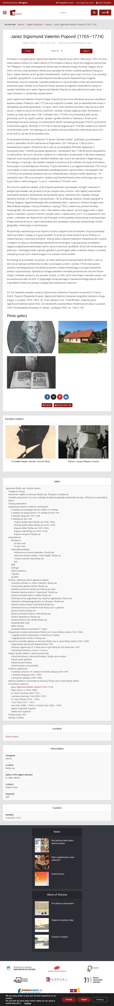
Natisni (47, 405)
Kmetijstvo (16, 540)
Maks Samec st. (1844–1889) (24, 690)
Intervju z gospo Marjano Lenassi (30, 461)
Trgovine (15, 574)
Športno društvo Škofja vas (23, 610)
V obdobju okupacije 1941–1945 (25, 515)
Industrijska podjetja (20, 549)
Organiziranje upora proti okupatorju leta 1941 (32, 644)
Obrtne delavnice (18, 570)
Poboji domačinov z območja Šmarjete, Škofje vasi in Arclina (38, 656)
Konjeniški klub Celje (20, 622)
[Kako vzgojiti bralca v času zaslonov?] (42, 862)
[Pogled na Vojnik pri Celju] (42, 925)
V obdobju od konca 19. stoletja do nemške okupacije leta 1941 (39, 671)
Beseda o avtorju (16, 717)
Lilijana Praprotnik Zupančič (23, 708)
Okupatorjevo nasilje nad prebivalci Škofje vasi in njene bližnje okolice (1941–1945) (45, 632)
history (9, 758)
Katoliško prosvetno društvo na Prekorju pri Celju (33, 589)
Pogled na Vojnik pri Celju (62, 920)
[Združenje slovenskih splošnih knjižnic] (57, 980)
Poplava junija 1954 (17, 714)
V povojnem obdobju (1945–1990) (26, 677)
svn (77, 2)
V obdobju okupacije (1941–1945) (26, 674)
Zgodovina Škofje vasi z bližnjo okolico (23, 488)
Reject (84, 999)
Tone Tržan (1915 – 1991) (22, 702)
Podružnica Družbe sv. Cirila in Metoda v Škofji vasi (34, 583)
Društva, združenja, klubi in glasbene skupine (28, 580)
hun (91, 2)
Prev (29, 51)
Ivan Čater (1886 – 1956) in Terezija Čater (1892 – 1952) (36, 705)
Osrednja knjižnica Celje (80, 43)
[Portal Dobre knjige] (30, 991)
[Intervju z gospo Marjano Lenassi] (31, 441)
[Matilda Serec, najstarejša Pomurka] (83, 441)
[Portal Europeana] (93, 968)
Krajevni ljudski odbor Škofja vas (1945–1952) (34, 522)
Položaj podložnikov (17, 503)
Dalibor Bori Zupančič (21, 711)
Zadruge (15, 567)
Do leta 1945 (20, 543)
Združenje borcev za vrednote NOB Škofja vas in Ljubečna (37, 607)
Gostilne (14, 577)
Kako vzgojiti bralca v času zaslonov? (63, 858)
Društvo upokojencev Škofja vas (25, 616)
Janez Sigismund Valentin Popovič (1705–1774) (32, 687)
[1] (49, 62)
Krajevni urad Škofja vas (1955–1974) (30, 531)
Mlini (13, 564)
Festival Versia (58, 874)
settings (27, 1003)
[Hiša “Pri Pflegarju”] (82, 337)
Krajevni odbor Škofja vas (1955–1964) (31, 528)
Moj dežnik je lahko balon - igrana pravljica (63, 841)
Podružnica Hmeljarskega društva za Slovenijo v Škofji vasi (37, 601)
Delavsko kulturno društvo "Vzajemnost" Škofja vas (34, 592)
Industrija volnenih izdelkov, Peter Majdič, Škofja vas (37, 555)
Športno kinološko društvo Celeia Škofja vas (31, 613)
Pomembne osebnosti (18, 684)
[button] (101, 447)
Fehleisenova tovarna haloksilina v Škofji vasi (34, 552)
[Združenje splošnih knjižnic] (75, 991)
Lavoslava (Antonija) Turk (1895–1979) (28, 696)
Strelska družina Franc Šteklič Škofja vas (29, 619)
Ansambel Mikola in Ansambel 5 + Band (29, 629)
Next (85, 51)
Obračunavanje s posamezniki (24, 665)
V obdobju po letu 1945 (21, 519)
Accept (69, 999)
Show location (12, 736)
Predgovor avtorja (16, 491)
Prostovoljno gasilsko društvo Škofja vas (29, 586)
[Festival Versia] (42, 879)
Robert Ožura (12, 787)
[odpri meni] (5, 12)
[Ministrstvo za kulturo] (21, 969)
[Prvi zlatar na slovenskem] (42, 908)
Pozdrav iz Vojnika (60, 937)
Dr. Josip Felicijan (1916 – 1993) (25, 699)
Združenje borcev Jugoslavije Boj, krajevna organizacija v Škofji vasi (41, 598)
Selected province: (15, 2)
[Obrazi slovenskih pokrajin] (93, 979)
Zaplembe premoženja (21, 662)
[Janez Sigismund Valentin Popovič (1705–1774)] (31, 337)
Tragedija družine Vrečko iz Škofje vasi (28, 638)
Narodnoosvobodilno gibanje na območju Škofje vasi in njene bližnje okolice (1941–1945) (48, 641)
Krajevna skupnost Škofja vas (27, 534)
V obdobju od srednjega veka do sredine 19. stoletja (34, 509)
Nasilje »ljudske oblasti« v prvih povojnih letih (28, 653)
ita (87, 2)
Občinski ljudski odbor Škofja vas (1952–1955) (34, 525)
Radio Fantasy (17, 626)
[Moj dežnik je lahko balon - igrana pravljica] (42, 845)
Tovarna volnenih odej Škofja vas (29, 558)
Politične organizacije (17, 668)
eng (82, 2)
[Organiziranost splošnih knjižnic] (57, 968)
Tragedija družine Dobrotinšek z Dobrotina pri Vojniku (35, 635)
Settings (100, 999)
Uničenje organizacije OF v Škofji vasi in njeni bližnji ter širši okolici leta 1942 (45, 647)
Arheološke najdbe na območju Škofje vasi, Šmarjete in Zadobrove (38, 494)
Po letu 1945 (19, 546)
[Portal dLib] (21, 979)
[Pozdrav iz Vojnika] (42, 942)
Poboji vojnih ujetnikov (21, 659)
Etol (15, 561)
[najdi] (94, 12)
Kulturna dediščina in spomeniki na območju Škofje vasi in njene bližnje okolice (43, 681)
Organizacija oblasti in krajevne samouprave (28, 506)
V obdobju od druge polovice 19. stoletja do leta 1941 (35, 512)
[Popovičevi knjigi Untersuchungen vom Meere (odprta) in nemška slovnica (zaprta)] (31, 372)
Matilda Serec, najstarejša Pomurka (83, 461)
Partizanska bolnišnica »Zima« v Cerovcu (29, 650)
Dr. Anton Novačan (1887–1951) (25, 693)
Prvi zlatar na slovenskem (63, 903)
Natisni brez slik (64, 405)
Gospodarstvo (14, 537)
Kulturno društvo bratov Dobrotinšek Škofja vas (32, 604)
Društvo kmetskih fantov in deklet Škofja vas (31, 595)
